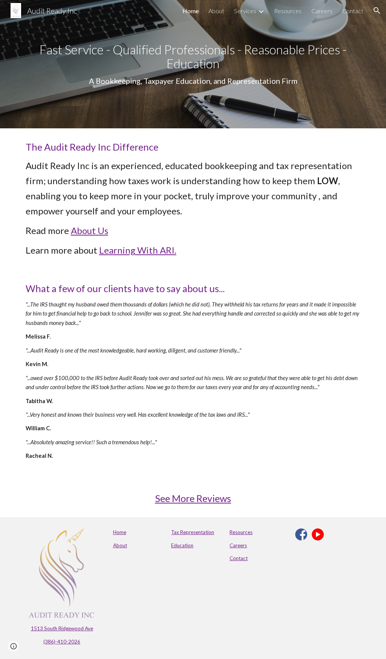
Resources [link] (288, 10)
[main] (193, 64)
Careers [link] (321, 10)
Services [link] (245, 10)
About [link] (216, 10)
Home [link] (190, 10)
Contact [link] (352, 10)
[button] (377, 11)
